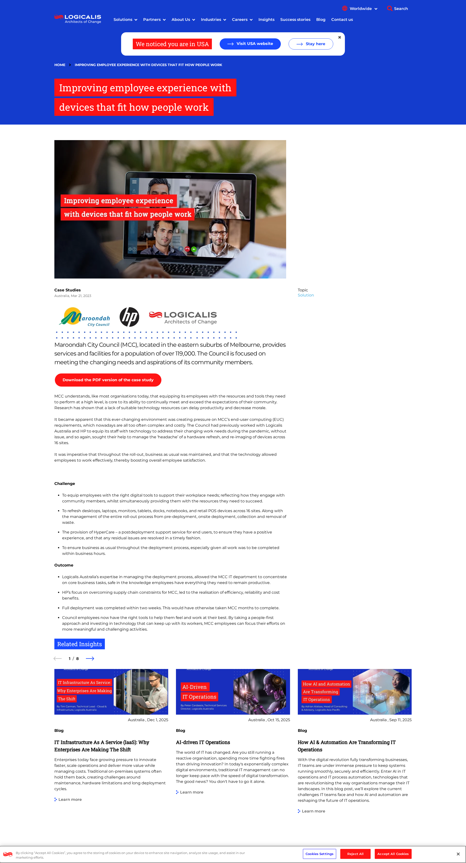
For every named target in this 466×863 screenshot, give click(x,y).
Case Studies (67, 290)
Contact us (342, 19)
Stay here (315, 44)
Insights (266, 19)
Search (401, 8)
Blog (320, 19)
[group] (111, 750)
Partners (152, 19)
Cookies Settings (319, 854)
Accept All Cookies (393, 854)
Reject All (355, 854)
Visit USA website (254, 43)
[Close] (458, 854)
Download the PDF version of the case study (108, 380)
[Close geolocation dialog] (340, 37)
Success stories (295, 19)
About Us (181, 19)
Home (59, 65)
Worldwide (361, 8)
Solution (306, 295)
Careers (240, 19)
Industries (211, 19)
